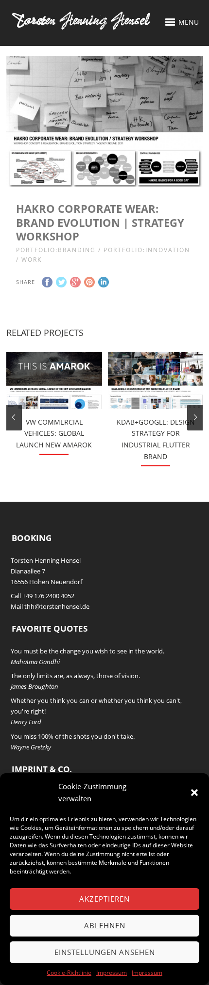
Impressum (111, 973)
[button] (194, 792)
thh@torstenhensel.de (56, 606)
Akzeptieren (104, 899)
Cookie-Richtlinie (69, 973)
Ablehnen (104, 925)
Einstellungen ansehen (104, 952)
